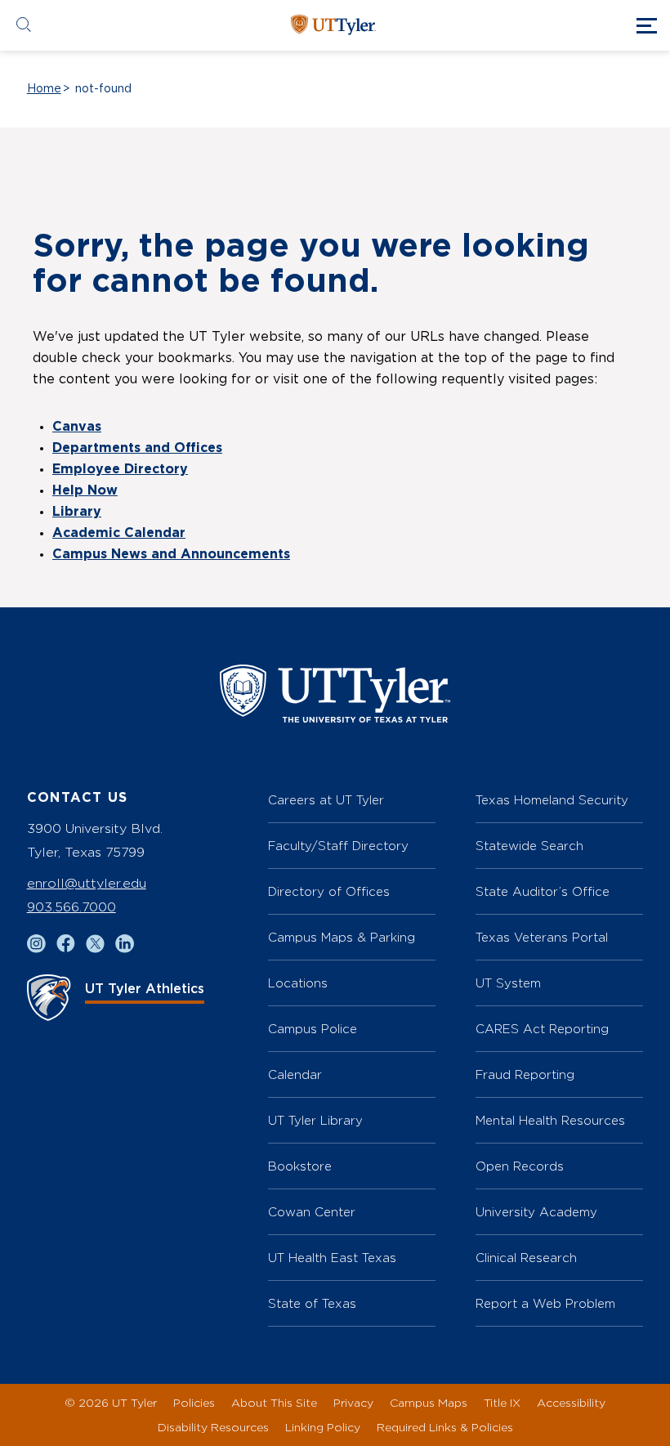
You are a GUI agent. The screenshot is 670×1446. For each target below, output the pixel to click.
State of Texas (312, 1303)
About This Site (274, 1402)
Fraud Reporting (525, 1074)
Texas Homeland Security (552, 800)
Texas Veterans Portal (542, 937)
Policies (194, 1402)
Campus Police (312, 1029)
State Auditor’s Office (543, 891)
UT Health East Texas (332, 1257)
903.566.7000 (71, 907)
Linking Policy (322, 1427)
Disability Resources (213, 1427)
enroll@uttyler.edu (86, 883)
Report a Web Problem (545, 1303)
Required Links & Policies (445, 1427)
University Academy (536, 1212)
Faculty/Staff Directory (338, 845)
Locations (298, 983)
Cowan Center (311, 1212)
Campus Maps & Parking (341, 937)
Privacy (353, 1402)
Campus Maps (428, 1402)
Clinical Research (526, 1257)
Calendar (295, 1074)
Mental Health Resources (550, 1120)
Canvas (76, 426)
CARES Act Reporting (542, 1029)
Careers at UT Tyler (326, 800)
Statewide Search (529, 845)
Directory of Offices (329, 891)
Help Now (85, 490)
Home (44, 89)
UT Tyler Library (315, 1120)
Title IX (502, 1402)
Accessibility (571, 1402)
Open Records (520, 1166)
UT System (508, 983)
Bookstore (300, 1166)
